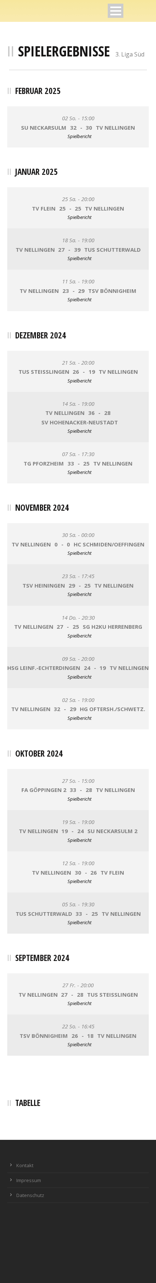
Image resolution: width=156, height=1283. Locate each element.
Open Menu (115, 11)
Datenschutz (30, 1195)
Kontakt (24, 1165)
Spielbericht (79, 136)
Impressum (28, 1180)
